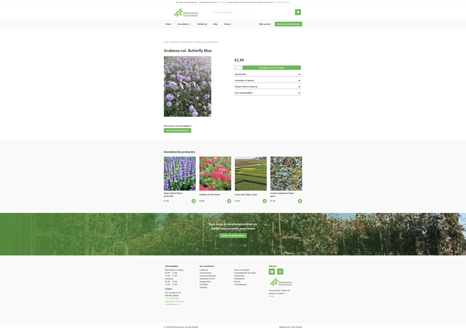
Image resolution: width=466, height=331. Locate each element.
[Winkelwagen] (298, 12)
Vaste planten (205, 273)
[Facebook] (272, 272)
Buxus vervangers (241, 270)
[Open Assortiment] (190, 24)
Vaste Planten (188, 42)
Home (166, 42)
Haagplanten (205, 281)
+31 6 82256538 (172, 298)
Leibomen (204, 270)
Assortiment (175, 42)
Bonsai (237, 281)
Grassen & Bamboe (208, 276)
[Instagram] (280, 272)
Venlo (271, 296)
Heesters (203, 287)
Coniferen (204, 284)
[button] (177, 130)
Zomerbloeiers (240, 284)
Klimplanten (239, 279)
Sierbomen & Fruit (207, 279)
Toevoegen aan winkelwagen (271, 67)
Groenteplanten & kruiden (245, 273)
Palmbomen (239, 276)
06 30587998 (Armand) (282, 2)
